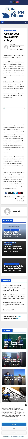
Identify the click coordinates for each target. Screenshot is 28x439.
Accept (14, 424)
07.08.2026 (8, 382)
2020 (5, 242)
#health (21, 49)
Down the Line (9, 197)
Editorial (10, 375)
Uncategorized (11, 30)
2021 (5, 230)
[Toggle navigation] (14, 22)
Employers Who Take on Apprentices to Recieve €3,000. (13, 268)
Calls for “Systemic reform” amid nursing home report (14, 249)
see (17, 72)
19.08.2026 (8, 364)
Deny (14, 428)
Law (9, 394)
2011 (5, 30)
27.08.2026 (8, 346)
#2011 (11, 49)
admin (13, 44)
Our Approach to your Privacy (17, 436)
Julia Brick (17, 270)
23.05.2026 (8, 399)
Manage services (14, 419)
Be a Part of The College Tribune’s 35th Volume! (12, 234)
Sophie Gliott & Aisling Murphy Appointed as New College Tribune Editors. (13, 304)
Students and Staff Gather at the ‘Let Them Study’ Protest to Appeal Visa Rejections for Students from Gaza (14, 296)
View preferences (14, 433)
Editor (16, 236)
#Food (16, 49)
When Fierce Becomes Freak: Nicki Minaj (19, 199)
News (9, 230)
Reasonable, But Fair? (9, 310)
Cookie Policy (6, 436)
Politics (14, 242)
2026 (5, 357)
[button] (25, 405)
